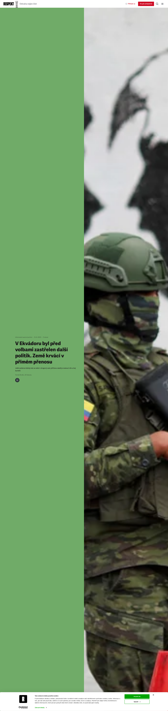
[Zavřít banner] (153, 695)
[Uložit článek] (17, 380)
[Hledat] (157, 4)
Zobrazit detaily (39, 707)
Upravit (136, 701)
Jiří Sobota (27, 375)
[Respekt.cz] (9, 3)
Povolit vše (137, 696)
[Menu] (162, 4)
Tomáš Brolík (19, 375)
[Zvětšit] (126, 359)
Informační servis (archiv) (23, 337)
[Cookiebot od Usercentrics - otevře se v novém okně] (23, 707)
